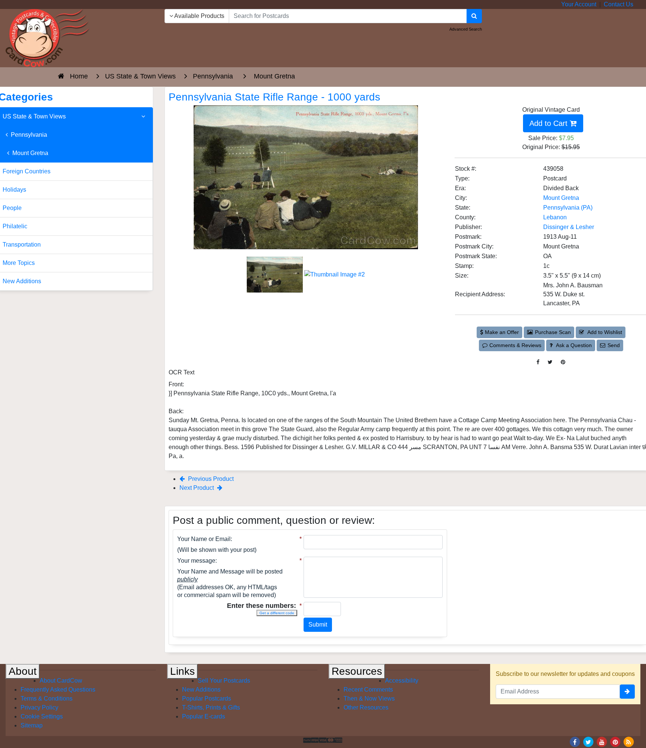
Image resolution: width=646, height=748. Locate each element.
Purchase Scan (553, 332)
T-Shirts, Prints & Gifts (211, 707)
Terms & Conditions (47, 698)
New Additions (201, 689)
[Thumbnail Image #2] (334, 274)
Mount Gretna (561, 198)
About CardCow (61, 680)
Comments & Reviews (515, 345)
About (23, 671)
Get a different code (276, 613)
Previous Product (210, 479)
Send (613, 345)
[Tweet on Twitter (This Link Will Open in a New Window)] (550, 362)
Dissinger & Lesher (568, 227)
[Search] (474, 16)
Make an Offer (502, 332)
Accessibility (401, 680)
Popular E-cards (203, 716)
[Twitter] (588, 741)
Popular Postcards (206, 698)
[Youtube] (602, 741)
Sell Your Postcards (224, 680)
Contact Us (618, 4)
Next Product (197, 488)
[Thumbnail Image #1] (275, 274)
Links (182, 671)
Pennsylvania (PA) (568, 207)
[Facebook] (575, 741)
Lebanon (555, 217)
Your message (196, 560)
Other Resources (366, 707)
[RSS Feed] (629, 741)
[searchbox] (348, 16)
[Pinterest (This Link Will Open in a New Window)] (563, 362)
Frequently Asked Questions (58, 689)
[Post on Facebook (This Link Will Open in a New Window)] (538, 362)
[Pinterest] (615, 741)
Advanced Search (465, 29)
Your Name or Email (204, 539)
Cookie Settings (42, 716)
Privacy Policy (39, 707)
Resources (357, 671)
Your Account (578, 4)
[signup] (627, 691)
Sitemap (32, 725)
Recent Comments (368, 689)
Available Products (198, 16)
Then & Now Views (369, 698)
